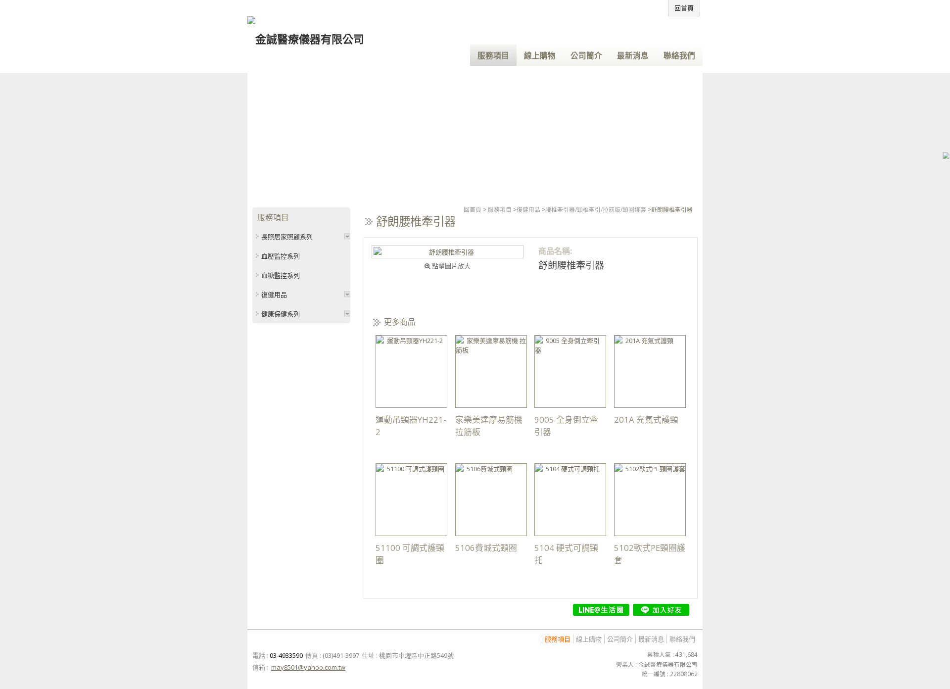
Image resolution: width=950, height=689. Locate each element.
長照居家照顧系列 (287, 236)
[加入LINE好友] (661, 610)
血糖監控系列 (280, 275)
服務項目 (500, 209)
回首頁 (472, 209)
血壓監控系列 (280, 255)
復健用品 (528, 209)
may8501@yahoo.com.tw (308, 667)
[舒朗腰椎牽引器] (447, 251)
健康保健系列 (280, 313)
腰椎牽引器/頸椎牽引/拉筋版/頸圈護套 (595, 209)
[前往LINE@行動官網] (601, 610)
